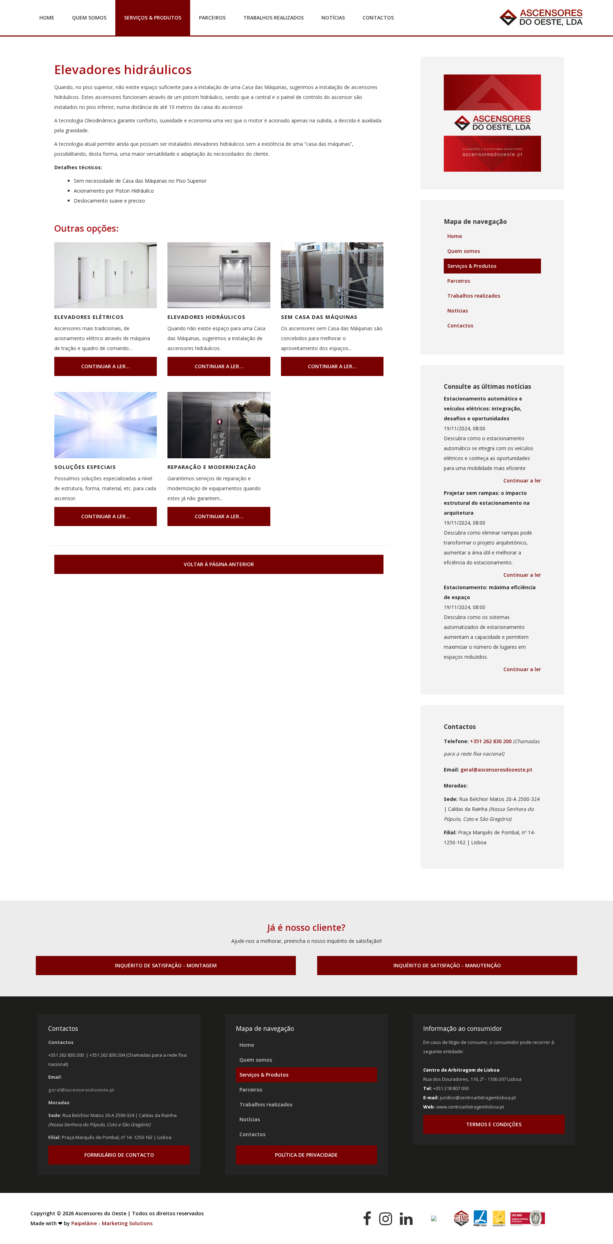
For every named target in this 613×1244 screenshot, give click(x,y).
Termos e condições (493, 1124)
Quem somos (89, 17)
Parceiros (212, 17)
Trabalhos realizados (273, 17)
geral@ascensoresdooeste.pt (496, 769)
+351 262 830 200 (491, 741)
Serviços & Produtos (152, 17)
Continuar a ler (522, 480)
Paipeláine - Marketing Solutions (112, 1223)
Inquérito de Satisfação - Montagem (166, 965)
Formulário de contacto (119, 1154)
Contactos (378, 17)
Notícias (333, 17)
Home (46, 17)
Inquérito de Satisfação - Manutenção (447, 965)
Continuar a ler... (105, 366)
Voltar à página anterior (219, 564)
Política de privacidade (306, 1154)
